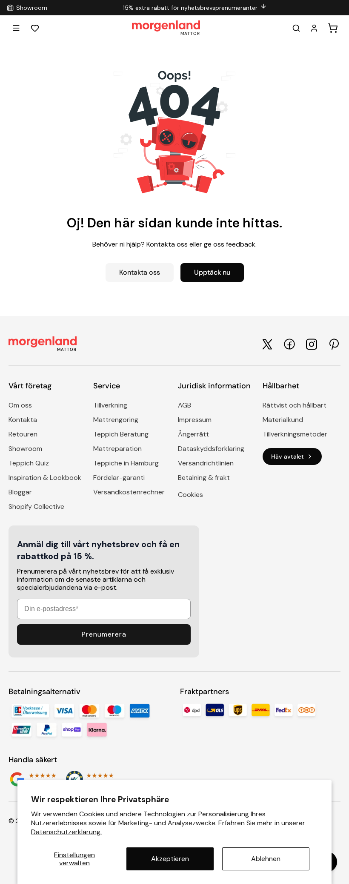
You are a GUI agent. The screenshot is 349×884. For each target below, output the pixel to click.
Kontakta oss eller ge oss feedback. (201, 244)
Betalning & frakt (204, 477)
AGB (184, 405)
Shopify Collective (36, 506)
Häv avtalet (287, 456)
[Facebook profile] (289, 344)
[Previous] (51, 7)
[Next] (338, 7)
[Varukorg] (332, 28)
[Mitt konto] (314, 28)
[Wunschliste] (35, 28)
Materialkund (283, 419)
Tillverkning (110, 405)
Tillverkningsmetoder (295, 434)
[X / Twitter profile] (267, 344)
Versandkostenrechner (129, 492)
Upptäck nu (212, 272)
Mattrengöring (115, 419)
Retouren (23, 434)
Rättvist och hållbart (294, 405)
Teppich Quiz (29, 463)
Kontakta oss (139, 272)
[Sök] (296, 28)
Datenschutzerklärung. (66, 831)
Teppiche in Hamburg (126, 463)
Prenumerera (104, 634)
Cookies (190, 494)
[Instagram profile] (311, 344)
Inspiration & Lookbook (45, 477)
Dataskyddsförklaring (211, 448)
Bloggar (20, 492)
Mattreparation (117, 448)
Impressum (195, 419)
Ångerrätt (193, 434)
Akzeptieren (170, 858)
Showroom (25, 448)
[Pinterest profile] (333, 344)
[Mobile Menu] (16, 28)
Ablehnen (265, 858)
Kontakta (23, 419)
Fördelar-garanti (119, 477)
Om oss (20, 405)
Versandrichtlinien (206, 463)
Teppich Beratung (121, 434)
